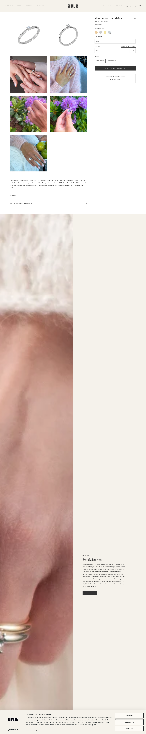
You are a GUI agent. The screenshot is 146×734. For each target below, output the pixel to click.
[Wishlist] (127, 6)
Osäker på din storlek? (128, 46)
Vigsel (19, 6)
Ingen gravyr (100, 60)
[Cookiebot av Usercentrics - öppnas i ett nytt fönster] (13, 730)
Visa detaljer (30, 730)
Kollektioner (40, 6)
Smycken (29, 6)
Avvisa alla (129, 728)
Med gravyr (112, 60)
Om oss (88, 593)
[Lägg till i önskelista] (135, 18)
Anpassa (128, 722)
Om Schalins (106, 6)
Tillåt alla (129, 715)
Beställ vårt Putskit (115, 79)
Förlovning (9, 6)
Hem (6, 14)
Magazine (118, 6)
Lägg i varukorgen (113, 68)
